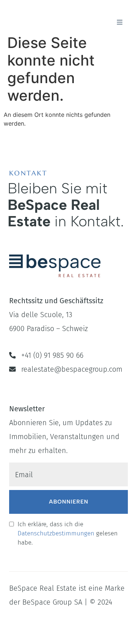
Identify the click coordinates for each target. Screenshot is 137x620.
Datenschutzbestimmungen (56, 533)
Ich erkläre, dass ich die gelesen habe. (68, 533)
